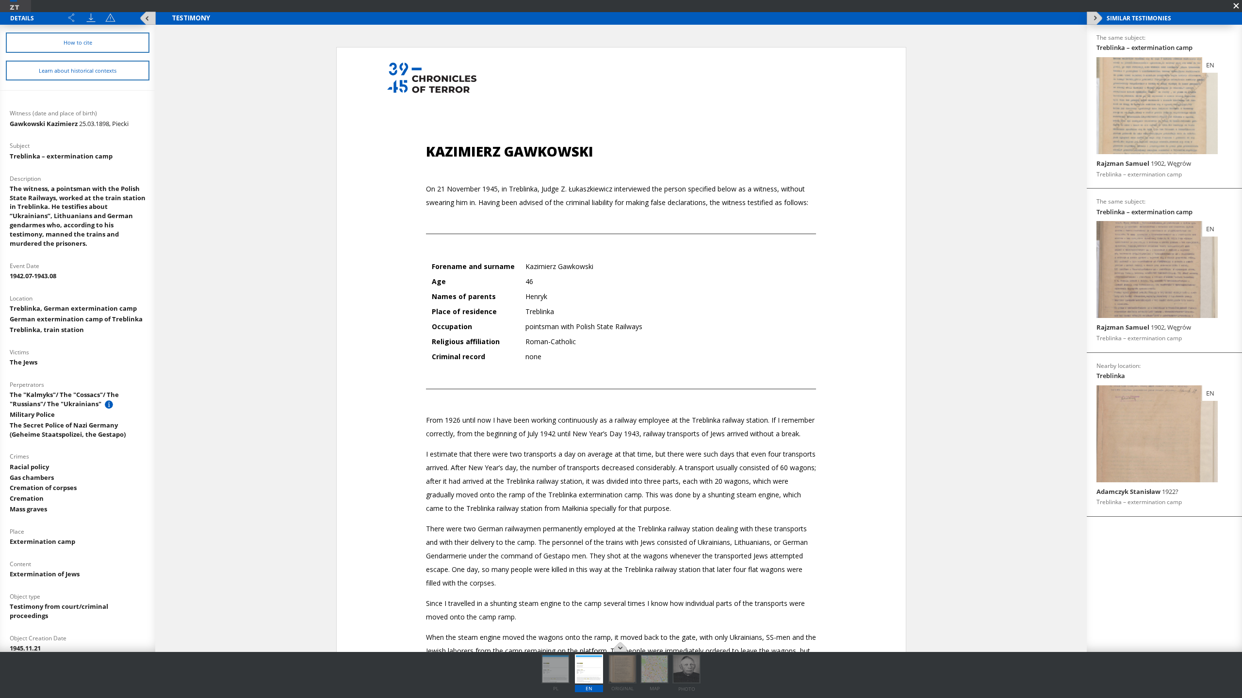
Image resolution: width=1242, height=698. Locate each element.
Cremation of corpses (43, 487)
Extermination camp (42, 541)
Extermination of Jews (45, 574)
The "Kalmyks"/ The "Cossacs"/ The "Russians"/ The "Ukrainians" (64, 399)
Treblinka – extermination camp (61, 156)
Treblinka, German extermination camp (73, 308)
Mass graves (28, 509)
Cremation (27, 498)
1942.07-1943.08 (33, 275)
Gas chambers (32, 477)
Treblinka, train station (47, 329)
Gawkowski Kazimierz (69, 123)
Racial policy (29, 466)
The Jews (23, 362)
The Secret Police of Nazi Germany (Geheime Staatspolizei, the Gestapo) (68, 430)
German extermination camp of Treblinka (76, 319)
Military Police (32, 414)
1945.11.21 (25, 648)
